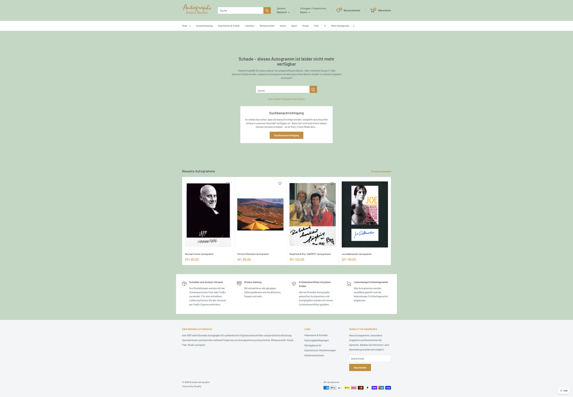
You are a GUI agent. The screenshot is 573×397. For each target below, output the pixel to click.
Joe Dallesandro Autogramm (357, 253)
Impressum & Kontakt (316, 335)
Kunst (283, 25)
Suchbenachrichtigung (286, 135)
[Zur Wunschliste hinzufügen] (227, 183)
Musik (305, 25)
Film (316, 25)
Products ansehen (381, 171)
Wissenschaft (267, 25)
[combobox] (240, 10)
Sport (294, 25)
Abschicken (360, 367)
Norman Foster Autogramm (199, 253)
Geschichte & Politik (228, 25)
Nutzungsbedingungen (316, 340)
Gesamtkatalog (204, 25)
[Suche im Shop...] (313, 89)
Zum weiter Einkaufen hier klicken (286, 98)
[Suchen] (267, 10)
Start (185, 25)
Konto (304, 12)
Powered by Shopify (191, 386)
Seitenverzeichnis (314, 355)
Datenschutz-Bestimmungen (320, 350)
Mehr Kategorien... (341, 25)
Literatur (249, 25)
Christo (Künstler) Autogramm (253, 253)
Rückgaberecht (312, 345)
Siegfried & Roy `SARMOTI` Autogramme (310, 253)
